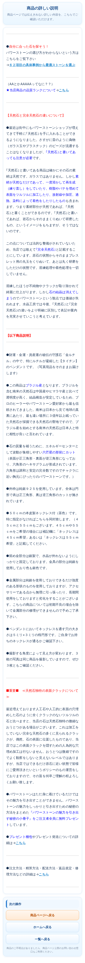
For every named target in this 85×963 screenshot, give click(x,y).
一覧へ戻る (42, 939)
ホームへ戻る (42, 927)
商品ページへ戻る (42, 915)
